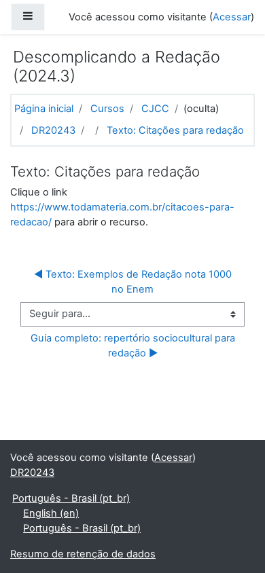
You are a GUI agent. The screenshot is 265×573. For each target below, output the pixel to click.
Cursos (107, 109)
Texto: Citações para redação (175, 130)
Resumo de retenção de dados (83, 554)
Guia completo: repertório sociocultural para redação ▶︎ (134, 345)
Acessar (232, 17)
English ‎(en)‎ (51, 513)
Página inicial (43, 109)
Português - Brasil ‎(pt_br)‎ (71, 498)
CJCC (155, 109)
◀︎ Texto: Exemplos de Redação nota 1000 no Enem (134, 281)
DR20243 (53, 130)
